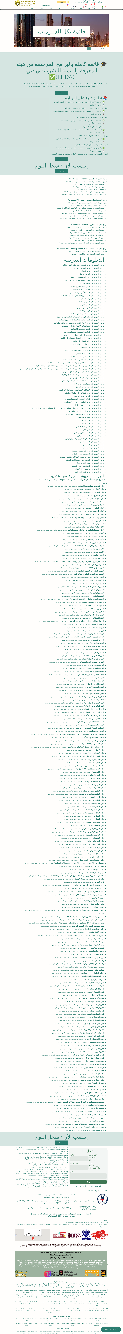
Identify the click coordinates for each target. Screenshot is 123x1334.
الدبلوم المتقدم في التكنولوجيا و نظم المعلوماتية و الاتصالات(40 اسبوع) (82, 218)
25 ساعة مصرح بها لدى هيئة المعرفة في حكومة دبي (78, 508)
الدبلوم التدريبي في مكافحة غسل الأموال (89, 469)
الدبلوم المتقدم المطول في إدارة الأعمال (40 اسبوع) (88, 254)
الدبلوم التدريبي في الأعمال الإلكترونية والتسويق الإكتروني (83, 439)
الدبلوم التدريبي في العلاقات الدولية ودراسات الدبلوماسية (84, 332)
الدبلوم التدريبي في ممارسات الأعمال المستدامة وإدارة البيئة (82, 375)
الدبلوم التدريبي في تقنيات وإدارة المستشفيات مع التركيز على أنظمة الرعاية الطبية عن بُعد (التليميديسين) (66, 408)
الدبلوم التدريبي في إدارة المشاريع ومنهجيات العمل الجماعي (83, 381)
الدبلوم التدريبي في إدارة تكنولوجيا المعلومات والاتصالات (84, 414)
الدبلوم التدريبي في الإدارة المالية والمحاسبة (88, 289)
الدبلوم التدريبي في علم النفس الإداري (90, 436)
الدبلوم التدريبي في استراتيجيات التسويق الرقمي (87, 378)
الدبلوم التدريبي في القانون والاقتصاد (91, 302)
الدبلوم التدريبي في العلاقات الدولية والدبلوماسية (86, 433)
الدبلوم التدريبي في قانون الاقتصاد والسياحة (88, 344)
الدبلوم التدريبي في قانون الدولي (92, 429)
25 (84, 687)
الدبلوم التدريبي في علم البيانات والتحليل (90, 387)
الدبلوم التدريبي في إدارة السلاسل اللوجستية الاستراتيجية (84, 402)
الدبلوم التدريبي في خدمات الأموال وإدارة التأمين (87, 292)
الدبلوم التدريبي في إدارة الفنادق (92, 420)
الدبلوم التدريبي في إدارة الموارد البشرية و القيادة (86, 411)
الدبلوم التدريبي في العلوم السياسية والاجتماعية (87, 329)
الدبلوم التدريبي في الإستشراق (93, 445)
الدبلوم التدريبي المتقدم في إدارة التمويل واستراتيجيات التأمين (82, 338)
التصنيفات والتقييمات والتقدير (61, 1328)
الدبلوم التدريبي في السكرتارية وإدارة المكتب (88, 454)
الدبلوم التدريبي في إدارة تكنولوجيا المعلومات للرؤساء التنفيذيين (81, 295)
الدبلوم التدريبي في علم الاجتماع (92, 448)
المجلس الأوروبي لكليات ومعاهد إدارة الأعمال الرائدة (37, 1157)
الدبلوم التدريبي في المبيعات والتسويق (90, 308)
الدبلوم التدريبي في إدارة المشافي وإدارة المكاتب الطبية (84, 393)
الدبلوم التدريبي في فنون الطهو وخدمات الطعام (87, 277)
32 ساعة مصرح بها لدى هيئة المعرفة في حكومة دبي (79, 489)
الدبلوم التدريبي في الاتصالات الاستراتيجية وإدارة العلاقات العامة (81, 390)
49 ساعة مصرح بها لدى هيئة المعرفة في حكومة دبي (76, 596)
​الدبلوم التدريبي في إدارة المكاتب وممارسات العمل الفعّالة (83, 265)
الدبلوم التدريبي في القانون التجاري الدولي (89, 426)
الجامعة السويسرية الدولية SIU (60, 1254)
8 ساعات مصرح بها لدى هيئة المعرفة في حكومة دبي (62, 486)
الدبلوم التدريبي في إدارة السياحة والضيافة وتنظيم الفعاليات (83, 359)
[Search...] (89, 48)
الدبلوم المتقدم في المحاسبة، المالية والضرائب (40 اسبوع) (86, 216)
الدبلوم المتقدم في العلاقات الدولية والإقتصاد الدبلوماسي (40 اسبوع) (83, 213)
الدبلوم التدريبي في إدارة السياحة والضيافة (89, 268)
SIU (24, 1290)
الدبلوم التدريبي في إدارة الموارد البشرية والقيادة (87, 314)
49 (88, 725)
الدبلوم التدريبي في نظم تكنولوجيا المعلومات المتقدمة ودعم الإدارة (80, 317)
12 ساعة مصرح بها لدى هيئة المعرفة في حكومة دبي (56, 574)
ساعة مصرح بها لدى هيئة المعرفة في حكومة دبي (71, 690)
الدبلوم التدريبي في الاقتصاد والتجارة (91, 274)
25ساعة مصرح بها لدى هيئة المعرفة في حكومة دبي (76, 907)
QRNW (21, 1179)
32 (73, 728)
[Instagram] (68, 5)
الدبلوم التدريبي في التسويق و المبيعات (90, 417)
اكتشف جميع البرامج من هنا (89, 1209)
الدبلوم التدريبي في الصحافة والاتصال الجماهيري (86, 466)
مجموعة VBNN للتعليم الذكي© (61, 1282)
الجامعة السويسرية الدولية (31, 1290)
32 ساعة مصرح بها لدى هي (81, 499)
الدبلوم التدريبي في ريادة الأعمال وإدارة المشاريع (87, 341)
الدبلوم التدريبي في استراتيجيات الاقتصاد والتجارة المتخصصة (82, 326)
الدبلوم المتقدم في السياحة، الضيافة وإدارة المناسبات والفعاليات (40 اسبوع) (80, 208)
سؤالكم (72, 1171)
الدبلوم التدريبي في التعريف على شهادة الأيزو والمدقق (84, 460)
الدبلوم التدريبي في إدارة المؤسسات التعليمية (88, 451)
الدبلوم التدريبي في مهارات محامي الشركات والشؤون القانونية (81, 457)
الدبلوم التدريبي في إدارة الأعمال (92, 271)
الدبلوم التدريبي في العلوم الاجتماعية (91, 283)
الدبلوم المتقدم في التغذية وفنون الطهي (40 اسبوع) (88, 211)
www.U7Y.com (53, 1187)
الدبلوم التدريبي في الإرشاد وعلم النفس (90, 311)
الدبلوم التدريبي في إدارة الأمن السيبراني (89, 472)
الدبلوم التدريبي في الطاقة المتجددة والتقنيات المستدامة (84, 399)
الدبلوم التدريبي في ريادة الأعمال (92, 299)
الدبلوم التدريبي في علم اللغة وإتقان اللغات (88, 405)
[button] (31, 8)
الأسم (72, 1155)
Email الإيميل (74, 1163)
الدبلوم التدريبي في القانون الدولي (92, 305)
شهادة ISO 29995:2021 (52, 1165)
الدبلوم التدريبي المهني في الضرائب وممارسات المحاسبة (84, 335)
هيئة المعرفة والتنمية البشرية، (36, 1153)
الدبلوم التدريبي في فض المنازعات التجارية (89, 384)
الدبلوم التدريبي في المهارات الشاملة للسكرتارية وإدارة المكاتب (81, 320)
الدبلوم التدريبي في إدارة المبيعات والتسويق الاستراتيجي (84, 350)
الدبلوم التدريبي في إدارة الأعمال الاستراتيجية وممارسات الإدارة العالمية (79, 323)
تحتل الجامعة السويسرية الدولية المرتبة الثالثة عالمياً (86, 1264)
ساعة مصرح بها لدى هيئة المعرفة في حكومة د (74, 725)
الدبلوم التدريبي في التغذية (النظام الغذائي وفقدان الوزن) (84, 280)
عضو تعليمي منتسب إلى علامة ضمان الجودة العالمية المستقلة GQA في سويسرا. (46, 1168)
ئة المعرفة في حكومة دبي (66, 499)
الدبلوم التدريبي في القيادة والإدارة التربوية (89, 396)
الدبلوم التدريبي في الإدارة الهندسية (91, 442)
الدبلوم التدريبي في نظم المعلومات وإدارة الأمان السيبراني (83, 372)
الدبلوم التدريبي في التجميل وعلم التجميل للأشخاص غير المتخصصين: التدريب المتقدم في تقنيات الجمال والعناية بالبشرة (61, 369)
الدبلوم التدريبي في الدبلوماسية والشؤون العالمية (87, 286)
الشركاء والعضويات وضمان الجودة (61, 1316)
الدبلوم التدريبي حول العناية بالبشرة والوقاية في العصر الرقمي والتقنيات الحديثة (76, 362)
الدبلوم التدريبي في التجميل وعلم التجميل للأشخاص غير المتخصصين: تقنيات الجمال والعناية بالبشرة (68, 366)
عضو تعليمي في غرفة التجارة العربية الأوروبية (56, 1177)
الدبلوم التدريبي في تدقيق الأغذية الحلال (90, 463)
